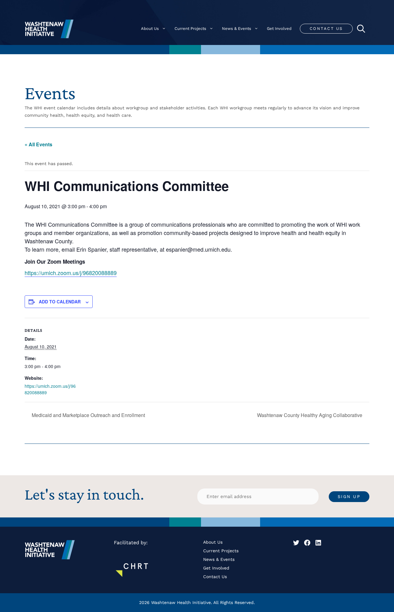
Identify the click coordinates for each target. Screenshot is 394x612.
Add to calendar (60, 301)
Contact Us (326, 28)
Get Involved (279, 28)
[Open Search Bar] (361, 29)
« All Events (38, 144)
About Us (150, 28)
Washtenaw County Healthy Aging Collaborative (310, 415)
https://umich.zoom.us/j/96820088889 (71, 273)
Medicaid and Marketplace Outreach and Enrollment (87, 415)
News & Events (236, 28)
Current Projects (190, 28)
